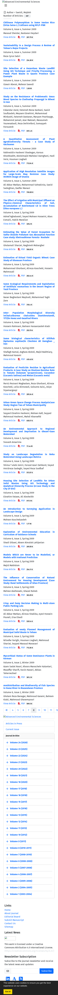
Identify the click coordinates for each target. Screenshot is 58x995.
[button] (28, 986)
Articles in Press (14, 723)
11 (51, 710)
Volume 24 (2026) (18, 742)
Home (8, 910)
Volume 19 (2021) (18, 775)
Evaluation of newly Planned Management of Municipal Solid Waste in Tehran (29, 630)
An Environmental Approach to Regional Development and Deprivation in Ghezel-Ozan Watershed (29, 431)
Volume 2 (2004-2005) (21, 887)
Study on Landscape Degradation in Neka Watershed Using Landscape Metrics (29, 455)
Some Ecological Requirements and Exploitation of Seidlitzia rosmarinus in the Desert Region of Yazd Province (29, 287)
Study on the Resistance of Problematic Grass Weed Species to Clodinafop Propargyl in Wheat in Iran (29, 99)
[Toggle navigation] (28, 5)
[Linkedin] (8, 979)
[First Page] (6, 710)
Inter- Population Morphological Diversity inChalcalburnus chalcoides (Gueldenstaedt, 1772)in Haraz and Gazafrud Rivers (29, 315)
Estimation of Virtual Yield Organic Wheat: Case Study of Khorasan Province (29, 259)
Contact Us (10, 923)
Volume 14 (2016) (18, 808)
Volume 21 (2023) (18, 762)
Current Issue (12, 729)
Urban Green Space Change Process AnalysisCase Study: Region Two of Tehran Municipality (29, 403)
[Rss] (20, 979)
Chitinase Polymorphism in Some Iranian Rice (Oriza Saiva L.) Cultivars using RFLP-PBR (29, 24)
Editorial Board (12, 916)
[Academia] (14, 979)
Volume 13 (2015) (18, 815)
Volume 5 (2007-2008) (21, 867)
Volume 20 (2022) (18, 769)
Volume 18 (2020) (18, 782)
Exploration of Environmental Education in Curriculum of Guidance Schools (29, 533)
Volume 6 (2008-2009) (21, 861)
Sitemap (9, 926)
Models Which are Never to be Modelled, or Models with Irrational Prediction (29, 556)
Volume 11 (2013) (18, 828)
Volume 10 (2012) (18, 834)
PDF (27, 37)
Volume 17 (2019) (18, 788)
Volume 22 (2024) (18, 755)
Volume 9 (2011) (18, 841)
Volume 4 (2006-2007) (21, 874)
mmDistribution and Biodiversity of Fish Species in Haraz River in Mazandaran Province (29, 686)
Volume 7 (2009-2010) (21, 854)
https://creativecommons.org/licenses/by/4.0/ (29, 951)
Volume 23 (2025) (18, 749)
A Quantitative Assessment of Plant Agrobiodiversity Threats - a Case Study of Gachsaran (29, 142)
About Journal (11, 913)
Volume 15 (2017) (18, 801)
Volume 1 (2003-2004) (21, 894)
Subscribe (46, 971)
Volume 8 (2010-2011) (20, 848)
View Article (9, 37)
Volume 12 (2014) (18, 821)
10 (45, 710)
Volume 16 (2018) (18, 795)
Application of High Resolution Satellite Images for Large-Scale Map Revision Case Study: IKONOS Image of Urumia (29, 174)
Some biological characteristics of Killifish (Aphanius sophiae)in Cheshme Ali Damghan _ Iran (29, 341)
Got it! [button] (8, 992)
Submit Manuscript (14, 920)
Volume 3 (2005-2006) (21, 881)
